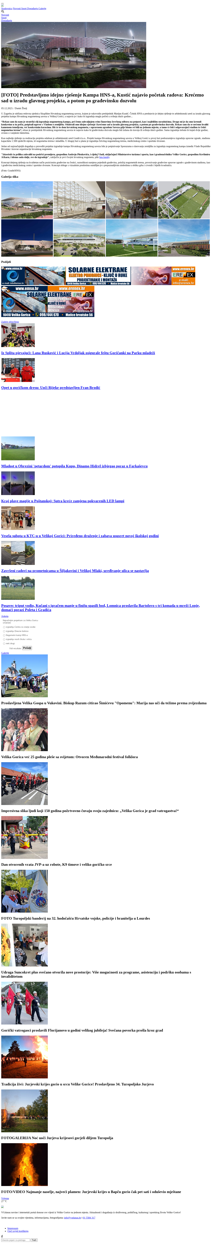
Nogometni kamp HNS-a (17, 635)
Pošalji (27, 648)
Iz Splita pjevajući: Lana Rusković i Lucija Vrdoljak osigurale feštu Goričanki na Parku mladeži (78, 353)
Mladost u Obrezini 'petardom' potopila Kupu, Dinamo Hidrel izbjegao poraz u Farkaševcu (74, 466)
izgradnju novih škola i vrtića (19, 639)
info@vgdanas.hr (72, 1217)
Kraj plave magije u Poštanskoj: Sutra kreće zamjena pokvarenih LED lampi (62, 501)
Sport (24, 8)
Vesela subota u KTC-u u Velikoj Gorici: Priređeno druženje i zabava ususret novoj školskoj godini (80, 536)
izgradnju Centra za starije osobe (20, 627)
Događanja (32, 8)
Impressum (12, 1228)
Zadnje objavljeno (10, 321)
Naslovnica (6, 8)
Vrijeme (5, 1198)
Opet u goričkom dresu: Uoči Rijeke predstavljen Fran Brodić (50, 388)
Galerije (42, 8)
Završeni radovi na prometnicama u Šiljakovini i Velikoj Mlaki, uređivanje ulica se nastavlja (75, 571)
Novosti (17, 8)
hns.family (104, 157)
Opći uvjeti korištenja (17, 1231)
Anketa (4, 616)
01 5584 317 (89, 1217)
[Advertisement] (94, 414)
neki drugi (10, 643)
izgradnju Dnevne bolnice (17, 631)
